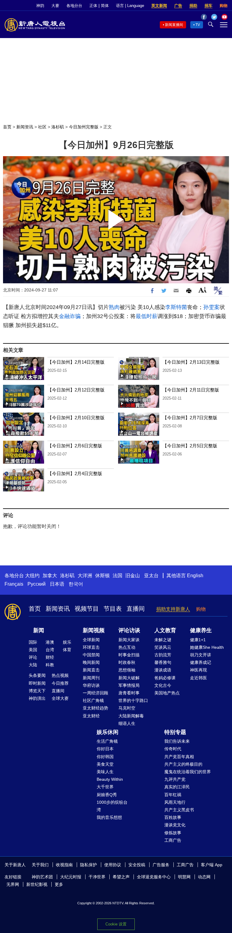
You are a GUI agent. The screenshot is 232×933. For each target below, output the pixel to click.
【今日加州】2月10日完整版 (76, 417)
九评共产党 (174, 779)
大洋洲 (85, 575)
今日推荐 (60, 683)
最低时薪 (146, 316)
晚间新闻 (91, 662)
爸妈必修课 (165, 677)
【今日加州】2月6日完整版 (74, 445)
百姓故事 (172, 817)
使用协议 (112, 864)
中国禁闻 (91, 654)
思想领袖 (126, 670)
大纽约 (32, 575)
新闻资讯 (24, 126)
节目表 (113, 608)
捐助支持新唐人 (173, 609)
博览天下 (37, 690)
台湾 (50, 649)
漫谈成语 (162, 670)
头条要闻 (37, 675)
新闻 (38, 630)
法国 (117, 575)
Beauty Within (110, 779)
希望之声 (121, 876)
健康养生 (201, 630)
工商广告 (172, 840)
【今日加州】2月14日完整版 (76, 362)
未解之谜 (162, 639)
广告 (178, 5)
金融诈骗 (70, 316)
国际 (33, 642)
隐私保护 (88, 864)
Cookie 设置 (116, 924)
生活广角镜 (107, 741)
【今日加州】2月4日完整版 (74, 473)
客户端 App (211, 864)
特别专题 (175, 732)
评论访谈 (129, 630)
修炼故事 (172, 832)
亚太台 (151, 575)
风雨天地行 (174, 802)
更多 (59, 884)
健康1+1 (198, 639)
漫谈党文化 (174, 824)
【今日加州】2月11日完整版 (191, 389)
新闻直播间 (174, 25)
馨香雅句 (162, 662)
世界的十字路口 (133, 700)
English (195, 575)
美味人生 (105, 771)
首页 (7, 126)
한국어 (76, 584)
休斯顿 (102, 575)
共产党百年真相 (179, 756)
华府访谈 (91, 685)
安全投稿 (136, 864)
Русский (36, 584)
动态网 (204, 876)
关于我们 (40, 864)
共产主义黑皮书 (179, 809)
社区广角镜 (93, 700)
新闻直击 (91, 670)
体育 (67, 649)
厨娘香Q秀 (107, 794)
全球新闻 (91, 639)
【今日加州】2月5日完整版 (190, 445)
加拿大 (50, 575)
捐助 (193, 5)
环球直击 (91, 647)
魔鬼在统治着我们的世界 (187, 771)
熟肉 (114, 307)
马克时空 (126, 708)
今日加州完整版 (83, 126)
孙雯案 (211, 307)
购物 (223, 5)
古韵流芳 (162, 654)
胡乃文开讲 (200, 654)
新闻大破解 (129, 677)
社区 (42, 126)
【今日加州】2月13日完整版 (191, 362)
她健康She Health (207, 647)
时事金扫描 (129, 654)
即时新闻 (37, 683)
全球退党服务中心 (154, 876)
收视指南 (64, 864)
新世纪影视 (36, 884)
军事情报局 (129, 685)
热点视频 (60, 675)
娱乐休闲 (107, 732)
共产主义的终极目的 (183, 764)
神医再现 (198, 670)
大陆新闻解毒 (131, 715)
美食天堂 (105, 764)
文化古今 (162, 685)
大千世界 (105, 786)
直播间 (136, 608)
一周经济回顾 (95, 692)
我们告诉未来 (177, 741)
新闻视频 (94, 630)
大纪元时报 (70, 876)
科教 (50, 664)
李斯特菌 (176, 307)
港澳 (50, 642)
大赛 (55, 5)
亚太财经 (91, 715)
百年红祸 (172, 794)
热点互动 (126, 647)
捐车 (208, 5)
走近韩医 (198, 677)
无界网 (12, 884)
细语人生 (126, 723)
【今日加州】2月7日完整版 (190, 417)
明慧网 (184, 876)
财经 (50, 657)
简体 (105, 5)
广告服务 (161, 864)
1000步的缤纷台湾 (112, 806)
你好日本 (105, 748)
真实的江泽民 (177, 786)
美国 (33, 649)
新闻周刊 (91, 677)
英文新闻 (159, 5)
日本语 (57, 584)
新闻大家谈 (129, 639)
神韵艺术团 (42, 876)
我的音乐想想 (109, 817)
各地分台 (74, 5)
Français (14, 584)
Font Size (202, 290)
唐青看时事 (129, 692)
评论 (33, 657)
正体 (93, 5)
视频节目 (87, 608)
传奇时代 (172, 748)
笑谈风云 (162, 647)
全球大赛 (60, 698)
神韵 (40, 5)
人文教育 (165, 630)
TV (197, 25)
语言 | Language (130, 5)
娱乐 (67, 642)
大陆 (33, 664)
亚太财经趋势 (95, 708)
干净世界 (97, 876)
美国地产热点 (167, 692)
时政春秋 (126, 662)
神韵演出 (37, 698)
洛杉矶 (57, 126)
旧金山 (132, 575)
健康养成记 (200, 662)
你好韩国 (105, 756)
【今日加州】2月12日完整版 (76, 389)
